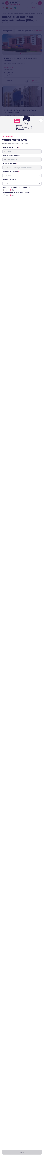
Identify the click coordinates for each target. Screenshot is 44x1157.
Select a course (10, 172)
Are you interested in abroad (16, 187)
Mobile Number (9, 164)
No (13, 190)
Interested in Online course (16, 193)
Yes (7, 190)
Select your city (11, 180)
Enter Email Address (12, 156)
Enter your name (10, 148)
